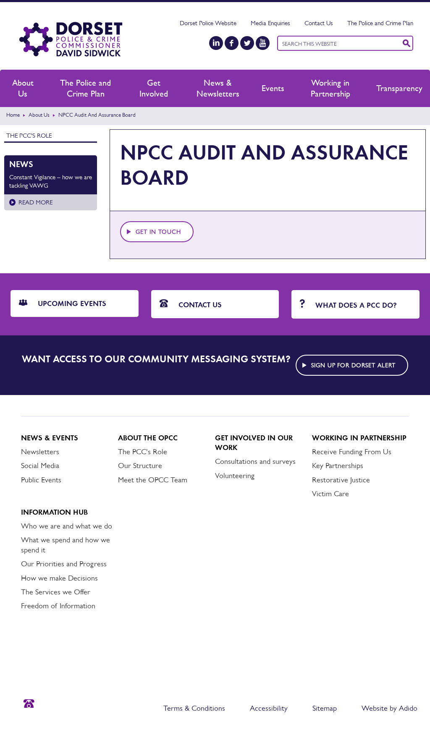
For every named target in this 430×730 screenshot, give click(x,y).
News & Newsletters (218, 88)
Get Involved (153, 88)
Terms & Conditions (194, 708)
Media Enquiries (270, 22)
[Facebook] (232, 43)
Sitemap (324, 708)
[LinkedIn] (216, 43)
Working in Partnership (330, 88)
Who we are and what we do (66, 526)
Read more (35, 202)
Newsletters (40, 451)
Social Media (40, 465)
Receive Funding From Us (351, 451)
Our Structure (140, 465)
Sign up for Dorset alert (353, 365)
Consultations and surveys (255, 461)
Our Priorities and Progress (64, 564)
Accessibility (269, 708)
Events (273, 88)
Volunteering (234, 475)
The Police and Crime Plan (380, 22)
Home (13, 115)
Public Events (41, 480)
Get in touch (158, 231)
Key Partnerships (337, 465)
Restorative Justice (341, 480)
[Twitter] (247, 43)
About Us (23, 88)
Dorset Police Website (208, 22)
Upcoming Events (71, 303)
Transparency (399, 88)
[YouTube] (263, 43)
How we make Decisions (59, 578)
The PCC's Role (29, 135)
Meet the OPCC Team (152, 480)
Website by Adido (389, 708)
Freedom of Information (58, 606)
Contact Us (318, 22)
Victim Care (330, 493)
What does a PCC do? (355, 305)
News (21, 164)
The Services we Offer (55, 592)
